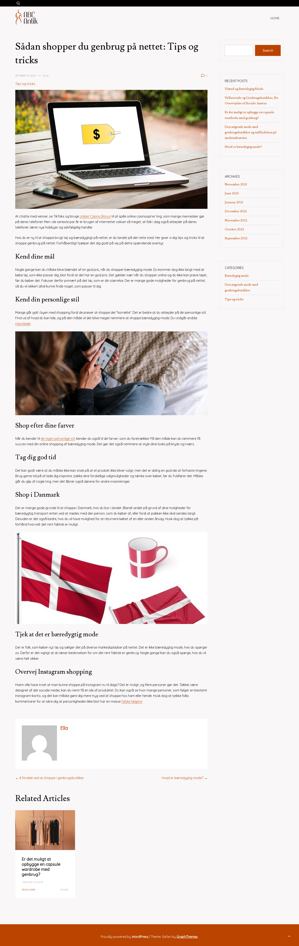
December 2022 (236, 211)
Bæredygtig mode (237, 276)
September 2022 (236, 238)
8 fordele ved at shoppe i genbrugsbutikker (52, 778)
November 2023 (236, 184)
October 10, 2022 (25, 75)
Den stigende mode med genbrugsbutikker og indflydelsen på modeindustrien (250, 132)
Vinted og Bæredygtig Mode (244, 89)
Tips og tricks (25, 84)
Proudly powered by (124, 937)
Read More (28, 889)
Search (268, 50)
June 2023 (232, 193)
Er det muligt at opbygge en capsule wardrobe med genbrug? (41, 867)
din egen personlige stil (58, 439)
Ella (46, 75)
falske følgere (131, 701)
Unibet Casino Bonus (95, 216)
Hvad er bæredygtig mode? (182, 778)
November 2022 (236, 220)
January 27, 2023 (32, 882)
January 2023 (234, 202)
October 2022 (234, 229)
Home (275, 18)
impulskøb (23, 324)
